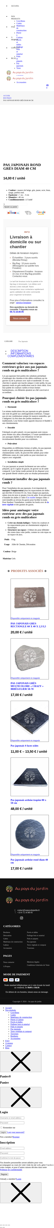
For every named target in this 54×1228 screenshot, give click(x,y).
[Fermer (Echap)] (9, 1225)
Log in (3, 1132)
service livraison (23, 303)
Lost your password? (16, 1132)
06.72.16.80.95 (17, 312)
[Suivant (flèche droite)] (4, 1227)
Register (16, 1137)
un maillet (31, 497)
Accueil (6, 96)
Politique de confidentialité (11, 1170)
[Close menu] (20, 1061)
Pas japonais (23, 341)
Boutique (7, 98)
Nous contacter (20, 318)
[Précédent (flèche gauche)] (1, 1227)
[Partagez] (6, 1225)
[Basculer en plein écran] (4, 1225)
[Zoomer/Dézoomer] (1, 1225)
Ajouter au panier (10, 207)
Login (18, 1179)
